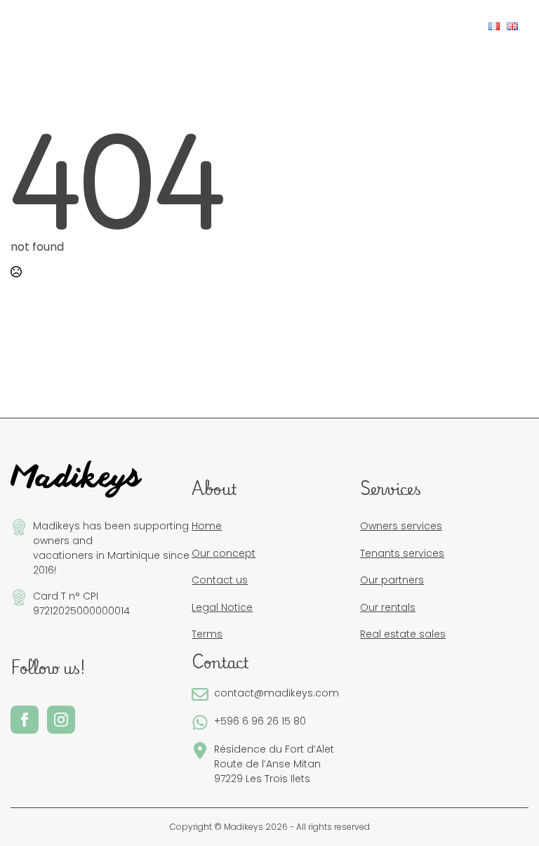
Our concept (223, 553)
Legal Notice (222, 607)
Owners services (401, 526)
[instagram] (448, 25)
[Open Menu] (32, 26)
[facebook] (426, 25)
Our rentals (387, 607)
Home (207, 526)
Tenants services (402, 553)
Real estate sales (403, 634)
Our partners (392, 580)
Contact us (220, 580)
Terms (207, 634)
